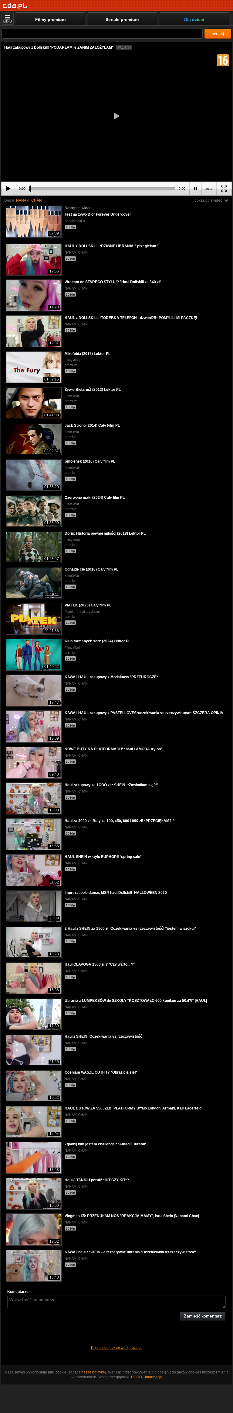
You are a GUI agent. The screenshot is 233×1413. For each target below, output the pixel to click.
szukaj (218, 33)
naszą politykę (93, 1372)
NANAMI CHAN (29, 200)
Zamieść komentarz (203, 1316)
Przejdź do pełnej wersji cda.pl (116, 1347)
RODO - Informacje (146, 1377)
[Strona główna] (15, 6)
